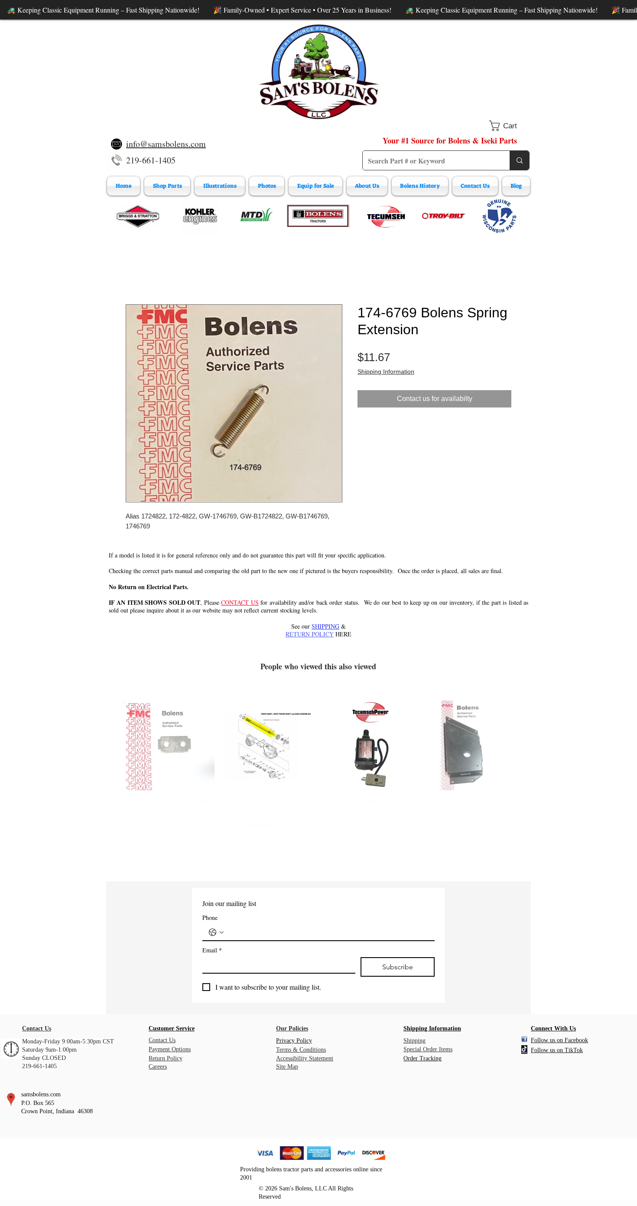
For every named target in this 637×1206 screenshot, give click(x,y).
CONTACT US (239, 602)
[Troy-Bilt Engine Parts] (443, 216)
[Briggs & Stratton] (137, 216)
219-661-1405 (151, 160)
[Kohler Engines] (200, 216)
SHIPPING (325, 626)
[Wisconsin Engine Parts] (499, 216)
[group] (318, 778)
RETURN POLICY (310, 634)
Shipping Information (386, 371)
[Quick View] (169, 745)
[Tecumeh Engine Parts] (385, 216)
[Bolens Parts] (318, 216)
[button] (509, 126)
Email (212, 950)
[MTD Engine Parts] (256, 216)
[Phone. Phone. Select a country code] (216, 932)
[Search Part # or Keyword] (519, 160)
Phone (210, 917)
